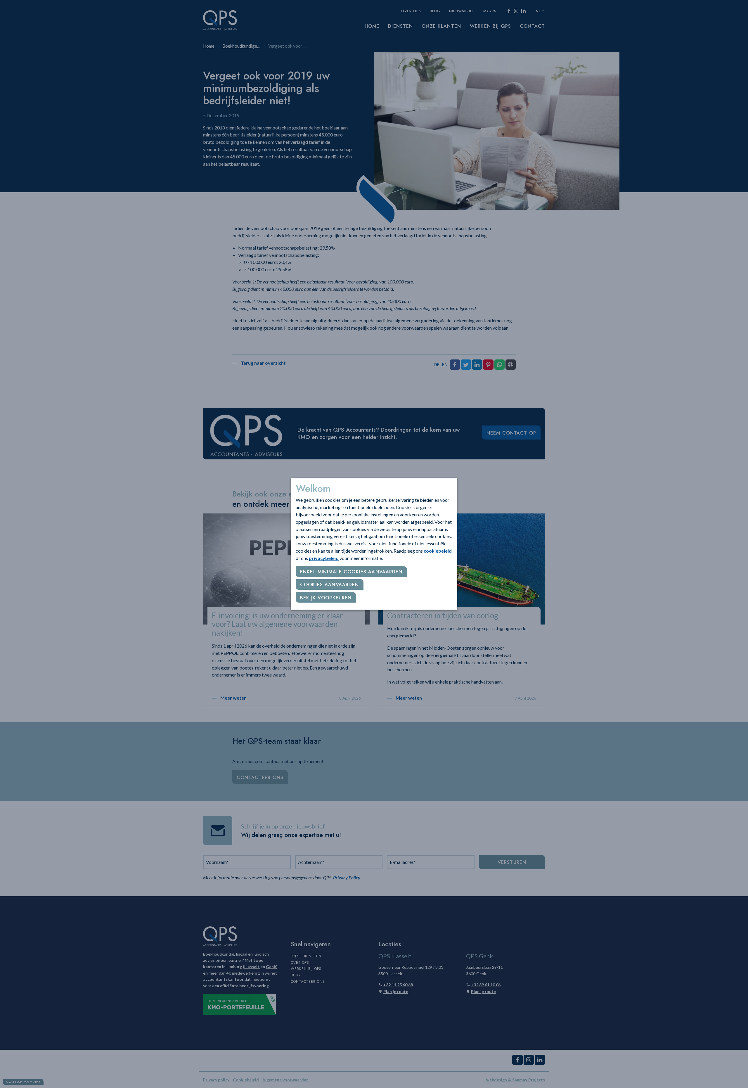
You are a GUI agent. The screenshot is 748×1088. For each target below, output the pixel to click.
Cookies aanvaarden (329, 584)
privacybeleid (324, 558)
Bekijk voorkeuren (326, 597)
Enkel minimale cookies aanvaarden (351, 571)
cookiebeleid (438, 550)
